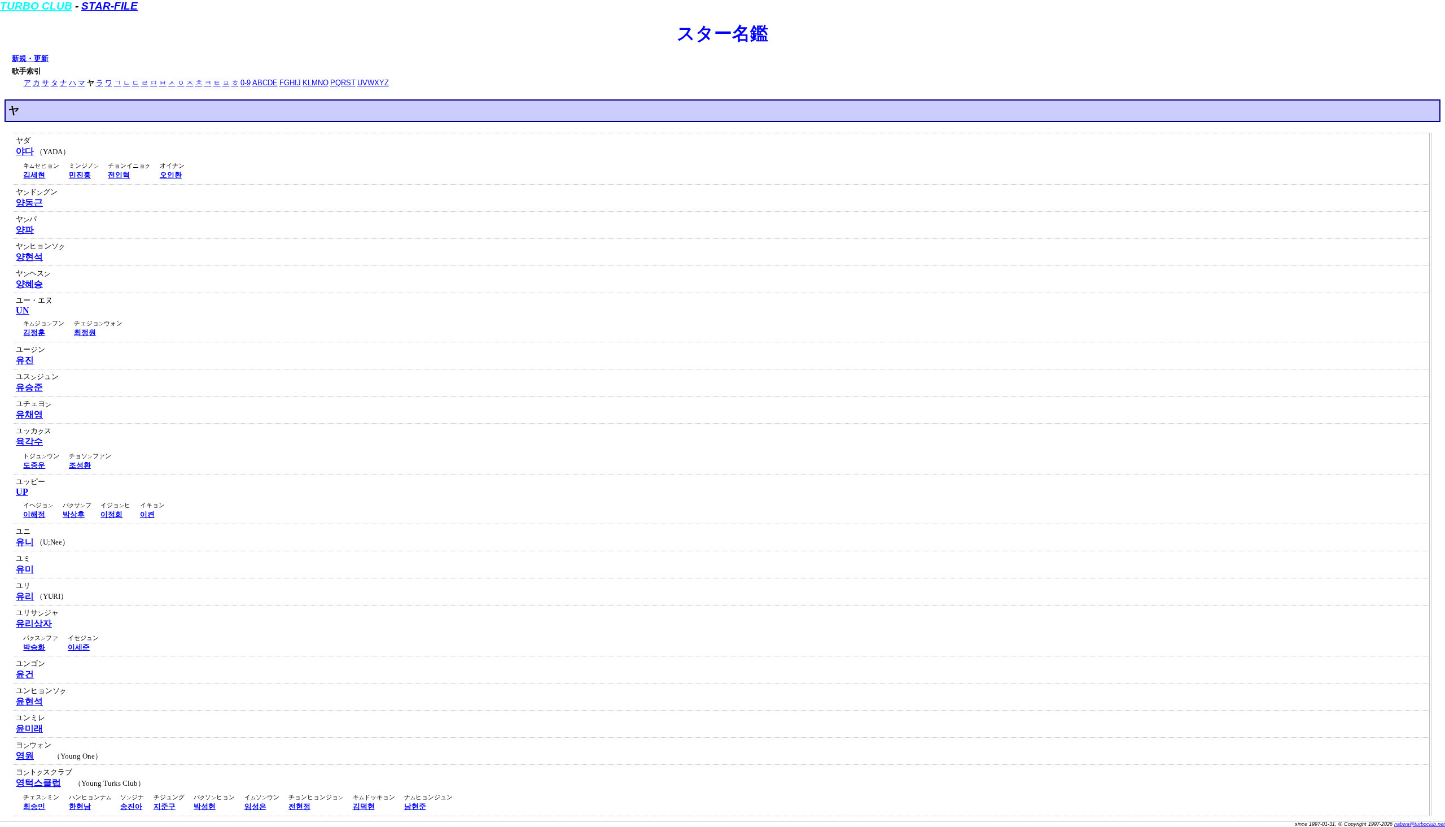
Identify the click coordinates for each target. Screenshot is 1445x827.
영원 (25, 755)
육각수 (29, 441)
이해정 (34, 514)
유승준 (29, 387)
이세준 (79, 647)
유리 (25, 596)
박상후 (74, 514)
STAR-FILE (109, 6)
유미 (25, 569)
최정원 (85, 332)
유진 (25, 360)
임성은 (255, 806)
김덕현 (364, 806)
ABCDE (265, 83)
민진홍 (80, 175)
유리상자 (34, 623)
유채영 (29, 414)
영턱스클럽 (38, 782)
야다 (25, 151)
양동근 (29, 202)
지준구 (165, 806)
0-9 (245, 83)
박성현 (205, 806)
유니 (25, 542)
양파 (25, 229)
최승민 (34, 806)
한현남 (80, 806)
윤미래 (29, 728)
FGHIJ (290, 83)
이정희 (111, 514)
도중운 (34, 465)
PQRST (343, 83)
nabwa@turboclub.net (1419, 824)
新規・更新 (30, 58)
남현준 (415, 806)
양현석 (29, 257)
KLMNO (316, 83)
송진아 (131, 806)
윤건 (25, 674)
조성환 (80, 465)
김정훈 (34, 332)
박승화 (34, 647)
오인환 (171, 175)
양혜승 (29, 284)
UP (22, 492)
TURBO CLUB (36, 6)
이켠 (147, 514)
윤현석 (29, 701)
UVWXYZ (373, 83)
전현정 (299, 806)
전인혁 (119, 175)
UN (22, 310)
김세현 (34, 175)
